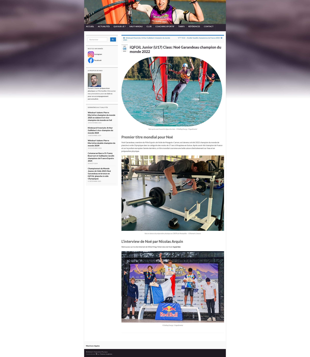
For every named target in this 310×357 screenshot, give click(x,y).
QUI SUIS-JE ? (119, 26)
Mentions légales (93, 346)
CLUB (149, 26)
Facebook (97, 60)
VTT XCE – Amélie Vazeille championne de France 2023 (199, 38)
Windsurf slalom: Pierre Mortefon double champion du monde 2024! (101, 143)
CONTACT (208, 26)
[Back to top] (305, 352)
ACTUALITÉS (104, 26)
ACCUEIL (90, 26)
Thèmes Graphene (106, 354)
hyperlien (177, 247)
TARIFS (181, 26)
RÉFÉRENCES (194, 26)
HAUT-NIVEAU (136, 26)
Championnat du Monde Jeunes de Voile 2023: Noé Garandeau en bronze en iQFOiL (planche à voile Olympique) (99, 173)
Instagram (98, 54)
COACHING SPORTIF (164, 26)
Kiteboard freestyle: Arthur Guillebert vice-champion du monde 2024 (100, 130)
